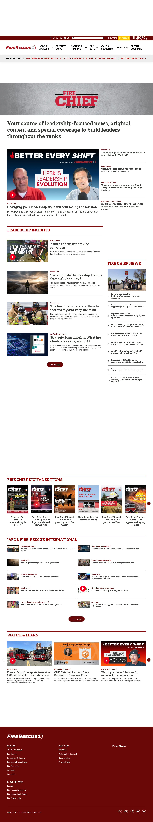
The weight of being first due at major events (40, 563)
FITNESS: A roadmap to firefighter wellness (109, 590)
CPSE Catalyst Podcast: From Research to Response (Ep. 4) (71, 674)
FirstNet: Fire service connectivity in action (18, 521)
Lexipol (23, 812)
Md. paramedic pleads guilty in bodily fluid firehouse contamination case (127, 326)
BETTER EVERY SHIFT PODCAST (135, 58)
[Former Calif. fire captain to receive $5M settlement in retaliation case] (29, 653)
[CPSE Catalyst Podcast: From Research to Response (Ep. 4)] (76, 653)
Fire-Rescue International (111, 201)
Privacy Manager (119, 746)
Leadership (11, 203)
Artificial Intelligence (58, 334)
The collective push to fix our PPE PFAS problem (41, 604)
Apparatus (95, 602)
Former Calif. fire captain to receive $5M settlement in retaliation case (28, 674)
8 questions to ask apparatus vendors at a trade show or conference (114, 605)
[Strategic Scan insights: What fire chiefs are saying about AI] (27, 344)
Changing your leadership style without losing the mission (52, 207)
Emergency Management (100, 546)
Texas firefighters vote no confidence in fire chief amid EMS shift (123, 154)
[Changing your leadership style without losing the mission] (53, 174)
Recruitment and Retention (101, 560)
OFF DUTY (92, 47)
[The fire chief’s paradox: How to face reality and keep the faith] (27, 313)
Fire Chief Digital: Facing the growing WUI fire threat (64, 521)
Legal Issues (106, 166)
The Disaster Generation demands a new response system (115, 549)
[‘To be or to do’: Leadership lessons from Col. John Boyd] (27, 282)
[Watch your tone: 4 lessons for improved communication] (123, 653)
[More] (52, 47)
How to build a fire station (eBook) (88, 518)
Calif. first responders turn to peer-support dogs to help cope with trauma (127, 306)
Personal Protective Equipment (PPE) (35, 602)
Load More (55, 364)
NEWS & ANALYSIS (44, 47)
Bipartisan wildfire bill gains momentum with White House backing (128, 361)
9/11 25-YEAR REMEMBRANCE (102, 58)
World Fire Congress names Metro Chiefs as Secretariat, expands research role (115, 577)
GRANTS (121, 47)
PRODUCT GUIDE (61, 47)
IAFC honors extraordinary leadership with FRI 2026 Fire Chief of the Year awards (122, 206)
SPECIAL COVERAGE (136, 47)
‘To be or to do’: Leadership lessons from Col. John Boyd (76, 277)
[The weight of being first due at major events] (13, 562)
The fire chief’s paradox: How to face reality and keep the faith (74, 308)
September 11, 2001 (108, 182)
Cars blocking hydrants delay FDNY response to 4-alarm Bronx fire (126, 352)
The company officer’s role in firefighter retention (112, 563)
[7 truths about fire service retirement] (27, 251)
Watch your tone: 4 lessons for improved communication (119, 674)
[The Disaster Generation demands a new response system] (84, 548)
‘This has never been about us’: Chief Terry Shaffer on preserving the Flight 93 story (122, 188)
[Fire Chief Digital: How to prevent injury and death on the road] (41, 499)
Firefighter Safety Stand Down (102, 588)
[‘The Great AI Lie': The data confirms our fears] (13, 576)
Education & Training (62, 669)
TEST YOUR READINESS (73, 58)
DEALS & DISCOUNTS (107, 47)
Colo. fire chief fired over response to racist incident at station (121, 170)
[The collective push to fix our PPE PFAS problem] (13, 604)
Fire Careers (55, 240)
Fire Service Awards (28, 546)
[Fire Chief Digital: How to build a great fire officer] (111, 499)
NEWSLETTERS (112, 38)
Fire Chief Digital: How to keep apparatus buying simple (135, 521)
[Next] (149, 503)
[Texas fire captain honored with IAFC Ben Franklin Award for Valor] (13, 548)
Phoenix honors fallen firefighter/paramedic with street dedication (125, 296)
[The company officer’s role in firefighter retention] (84, 562)
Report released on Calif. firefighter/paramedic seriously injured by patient (128, 316)
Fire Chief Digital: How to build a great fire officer (111, 520)
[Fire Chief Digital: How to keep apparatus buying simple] (135, 499)
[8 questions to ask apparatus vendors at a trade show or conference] (84, 604)
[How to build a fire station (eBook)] (88, 499)
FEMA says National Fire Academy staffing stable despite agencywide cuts (128, 343)
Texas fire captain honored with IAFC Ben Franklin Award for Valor (47, 550)
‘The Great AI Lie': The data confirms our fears (40, 576)
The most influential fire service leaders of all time (42, 590)
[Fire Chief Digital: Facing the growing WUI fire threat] (64, 499)
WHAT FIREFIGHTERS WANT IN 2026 (42, 58)
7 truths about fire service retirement (69, 246)
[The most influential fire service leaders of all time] (13, 590)
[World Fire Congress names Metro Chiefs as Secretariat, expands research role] (84, 576)
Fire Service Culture (108, 669)
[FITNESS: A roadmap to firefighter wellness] (84, 590)
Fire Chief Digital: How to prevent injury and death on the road (41, 521)
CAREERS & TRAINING (76, 47)
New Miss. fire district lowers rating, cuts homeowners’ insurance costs (127, 370)
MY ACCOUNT (124, 38)
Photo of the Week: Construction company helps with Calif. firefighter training (127, 380)
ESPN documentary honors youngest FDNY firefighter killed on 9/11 (126, 334)
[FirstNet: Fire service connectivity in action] (17, 499)
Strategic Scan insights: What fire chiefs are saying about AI (75, 339)
